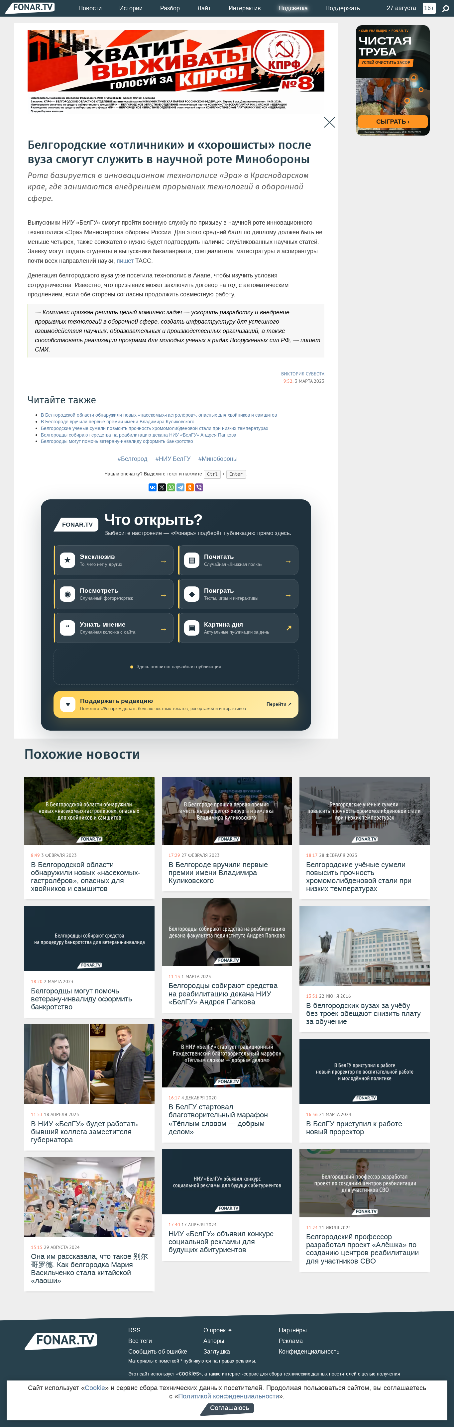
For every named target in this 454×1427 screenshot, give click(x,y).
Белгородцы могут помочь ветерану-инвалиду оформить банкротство (117, 441)
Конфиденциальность (309, 1352)
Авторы (213, 1341)
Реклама (291, 1341)
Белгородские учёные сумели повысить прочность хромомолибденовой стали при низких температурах (154, 428)
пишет (125, 261)
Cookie (95, 1387)
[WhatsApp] (171, 487)
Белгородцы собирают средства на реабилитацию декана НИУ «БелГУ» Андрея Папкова (138, 435)
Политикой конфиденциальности (228, 1396)
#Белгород (133, 459)
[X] (162, 487)
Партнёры (293, 1330)
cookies (189, 1373)
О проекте (217, 1330)
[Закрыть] (329, 122)
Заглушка (216, 1352)
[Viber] (199, 487)
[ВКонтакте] (153, 487)
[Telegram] (180, 487)
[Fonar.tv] (30, 8)
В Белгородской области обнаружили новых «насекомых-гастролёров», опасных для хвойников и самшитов (159, 415)
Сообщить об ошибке (157, 1352)
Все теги (140, 1341)
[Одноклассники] (190, 487)
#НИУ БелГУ (173, 459)
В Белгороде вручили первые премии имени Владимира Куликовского (117, 422)
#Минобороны (218, 459)
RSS (134, 1330)
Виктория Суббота (302, 374)
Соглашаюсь (229, 1407)
